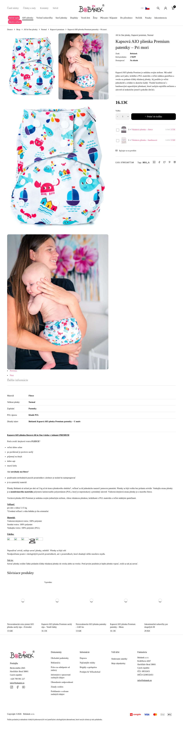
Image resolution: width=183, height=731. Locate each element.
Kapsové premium (57, 29)
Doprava (83, 658)
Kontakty (44, 8)
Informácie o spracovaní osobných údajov (60, 676)
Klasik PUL (34, 415)
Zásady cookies (57, 687)
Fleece (31, 396)
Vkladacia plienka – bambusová (144, 140)
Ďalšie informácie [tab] (17, 380)
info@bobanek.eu (17, 683)
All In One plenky (31, 29)
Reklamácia (55, 663)
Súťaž (55, 8)
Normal (44, 29)
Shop (18, 29)
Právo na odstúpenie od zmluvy (60, 668)
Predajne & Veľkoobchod (90, 672)
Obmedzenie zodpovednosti (62, 682)
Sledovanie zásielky (119, 659)
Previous (13, 371)
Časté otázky (13, 8)
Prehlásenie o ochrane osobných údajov (59, 692)
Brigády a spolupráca (88, 667)
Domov (10, 29)
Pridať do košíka (154, 116)
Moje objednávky (118, 663)
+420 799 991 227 (17, 679)
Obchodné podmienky (60, 658)
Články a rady (29, 8)
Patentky (32, 409)
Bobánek (133, 53)
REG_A (146, 162)
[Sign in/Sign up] (165, 8)
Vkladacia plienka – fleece (142, 129)
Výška (118, 111)
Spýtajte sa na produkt (127, 151)
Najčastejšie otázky (87, 663)
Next (12, 375)
